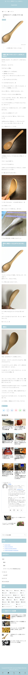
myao (9, 484)
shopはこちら (20, 489)
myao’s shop (7, 545)
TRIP (3, 559)
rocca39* (5, 575)
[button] (25, 535)
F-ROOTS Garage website (10, 548)
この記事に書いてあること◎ (12, 48)
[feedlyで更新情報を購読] (17, 510)
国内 (4, 562)
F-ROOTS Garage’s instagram (11, 550)
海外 (4, 565)
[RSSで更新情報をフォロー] (21, 510)
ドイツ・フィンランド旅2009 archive (11, 568)
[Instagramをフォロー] (14, 510)
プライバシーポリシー (14, 669)
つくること (5, 406)
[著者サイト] (10, 510)
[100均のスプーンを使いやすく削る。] (12, 410)
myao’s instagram (8, 546)
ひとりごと (4, 578)
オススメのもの (5, 581)
